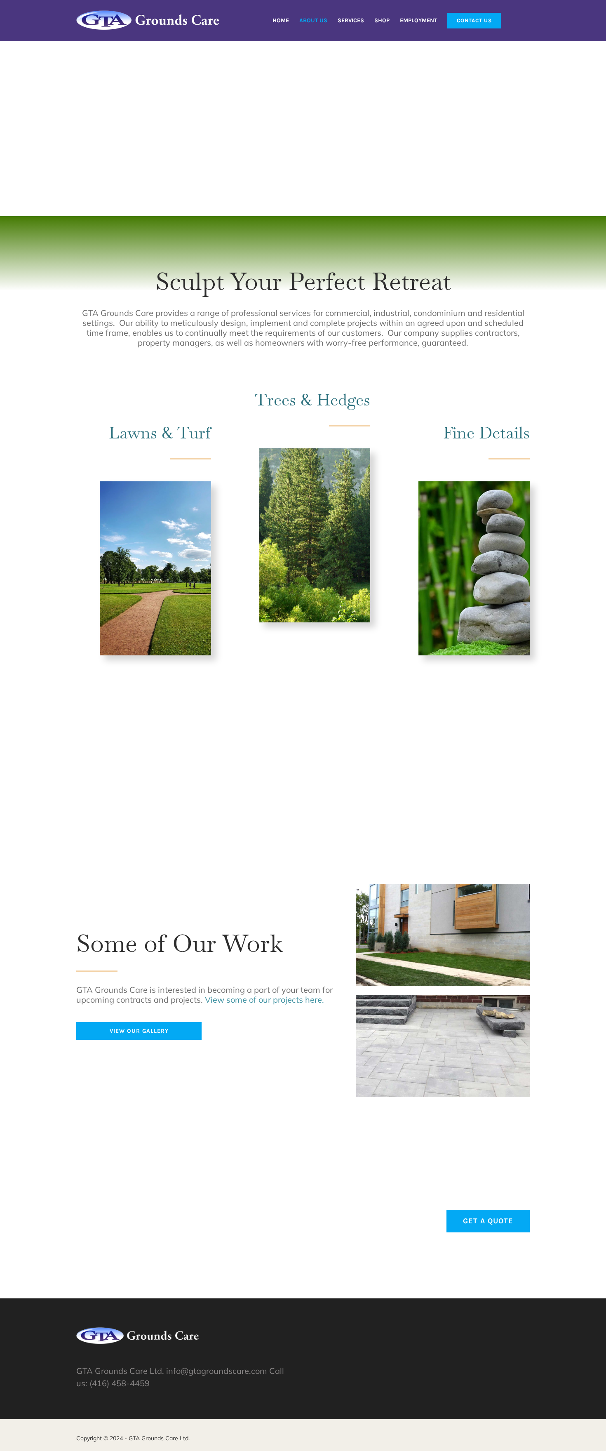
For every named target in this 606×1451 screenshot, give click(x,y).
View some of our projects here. (264, 999)
